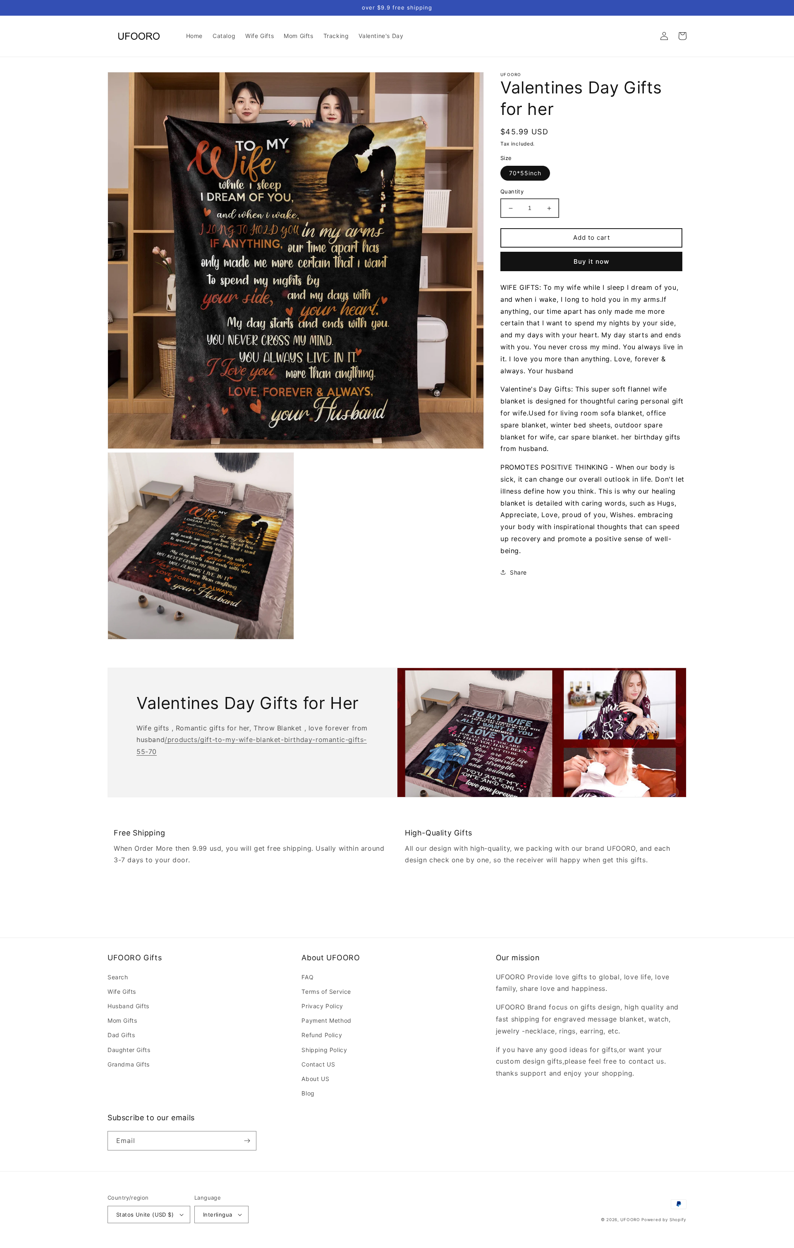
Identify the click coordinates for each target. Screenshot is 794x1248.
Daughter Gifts (129, 1049)
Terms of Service (326, 991)
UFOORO (630, 1219)
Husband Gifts (128, 1005)
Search (118, 977)
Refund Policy (321, 1034)
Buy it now (591, 261)
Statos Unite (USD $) (145, 1214)
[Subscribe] (247, 1140)
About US (315, 1078)
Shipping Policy (324, 1049)
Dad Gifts (121, 1034)
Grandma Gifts (129, 1064)
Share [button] (518, 572)
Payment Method (326, 1020)
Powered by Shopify (663, 1219)
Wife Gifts (122, 991)
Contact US (318, 1064)
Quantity (512, 192)
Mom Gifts (122, 1020)
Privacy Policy (322, 1005)
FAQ (307, 977)
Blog (307, 1093)
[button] (646, 36)
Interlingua (217, 1214)
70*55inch (525, 173)
